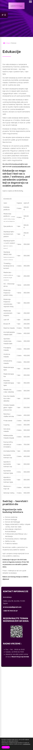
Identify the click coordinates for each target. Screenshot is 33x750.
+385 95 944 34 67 (5, 14)
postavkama (26, 744)
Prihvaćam (5, 747)
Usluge (8, 43)
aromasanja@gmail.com (2, 14)
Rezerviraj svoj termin (20, 657)
